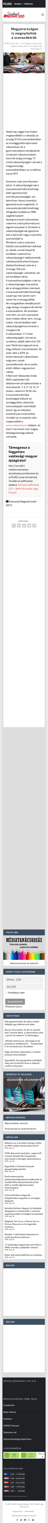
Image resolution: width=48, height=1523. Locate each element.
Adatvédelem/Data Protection (24, 1515)
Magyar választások (33, 43)
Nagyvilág (35, 49)
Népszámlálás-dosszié (16, 1123)
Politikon (7, 1418)
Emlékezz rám (16, 992)
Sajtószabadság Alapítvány (17, 1439)
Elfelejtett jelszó (13, 1006)
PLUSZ (7, 3)
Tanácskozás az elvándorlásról (20, 1128)
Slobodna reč (10, 1432)
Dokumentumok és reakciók (24, 963)
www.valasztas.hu (16, 425)
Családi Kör (9, 1405)
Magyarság (37, 46)
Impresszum (18, 1511)
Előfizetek (28, 4)
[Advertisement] (24, 102)
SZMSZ (7, 43)
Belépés (17, 4)
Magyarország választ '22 (21, 46)
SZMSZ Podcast (11, 1425)
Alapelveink (29, 1511)
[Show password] (39, 987)
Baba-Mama (9, 1412)
